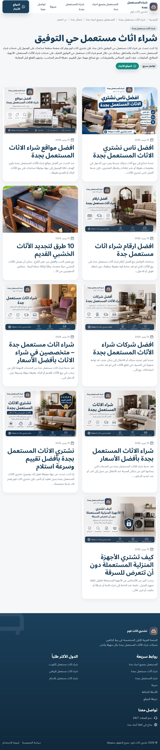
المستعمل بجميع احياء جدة (100, 19)
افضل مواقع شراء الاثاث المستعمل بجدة (41, 151)
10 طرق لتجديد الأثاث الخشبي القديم (45, 249)
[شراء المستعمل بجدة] (154, 7)
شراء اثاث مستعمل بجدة (132, 19)
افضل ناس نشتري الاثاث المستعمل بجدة (123, 151)
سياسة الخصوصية (31, 742)
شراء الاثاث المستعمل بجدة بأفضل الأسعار (123, 454)
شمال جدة (76, 19)
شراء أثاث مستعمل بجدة (144, 671)
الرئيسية (153, 19)
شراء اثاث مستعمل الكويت (63, 664)
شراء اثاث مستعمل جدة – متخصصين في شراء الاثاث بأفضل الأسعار (41, 352)
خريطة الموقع (151, 699)
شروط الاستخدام (10, 742)
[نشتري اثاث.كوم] (153, 631)
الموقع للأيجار (16, 6)
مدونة (53, 6)
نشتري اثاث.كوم (137, 630)
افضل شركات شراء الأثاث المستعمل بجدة (123, 348)
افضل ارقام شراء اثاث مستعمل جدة (124, 249)
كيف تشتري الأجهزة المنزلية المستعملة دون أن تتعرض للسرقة (122, 564)
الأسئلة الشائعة (150, 692)
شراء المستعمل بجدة (146, 678)
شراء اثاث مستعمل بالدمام (63, 678)
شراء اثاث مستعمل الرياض (63, 671)
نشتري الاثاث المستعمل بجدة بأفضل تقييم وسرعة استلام (41, 458)
